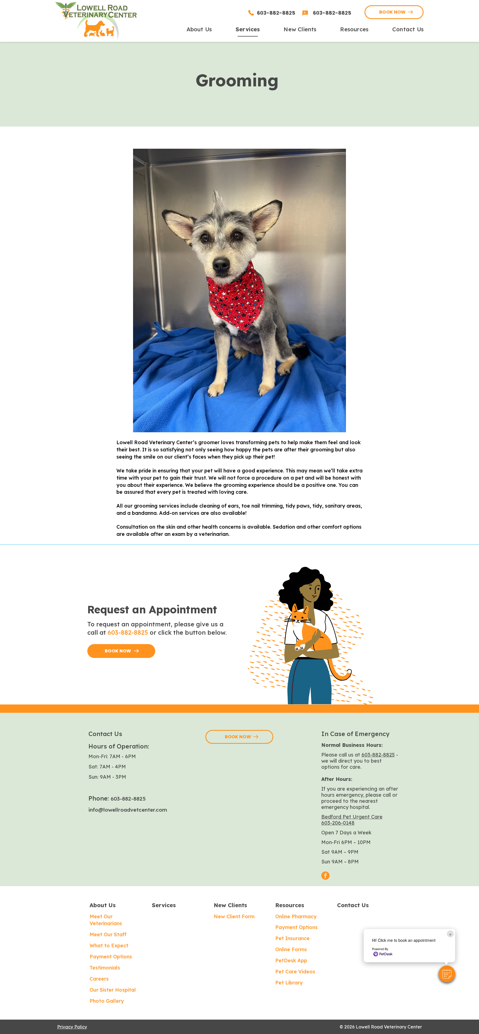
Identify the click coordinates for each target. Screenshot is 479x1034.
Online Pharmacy (296, 916)
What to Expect (109, 945)
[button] (447, 974)
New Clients (230, 905)
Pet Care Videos (295, 971)
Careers (99, 979)
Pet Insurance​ (292, 938)
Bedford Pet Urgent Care (352, 817)
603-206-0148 (338, 823)
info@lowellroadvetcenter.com (127, 809)
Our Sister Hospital (113, 990)
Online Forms (291, 949)
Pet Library (289, 982)
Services (164, 905)
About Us (103, 905)
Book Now (392, 12)
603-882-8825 (128, 632)
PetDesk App (291, 960)
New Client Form (234, 916)
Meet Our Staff (108, 934)
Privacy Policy (72, 1027)
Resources (289, 905)
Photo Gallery (107, 1001)
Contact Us (353, 905)
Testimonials (105, 967)
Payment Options (111, 956)
